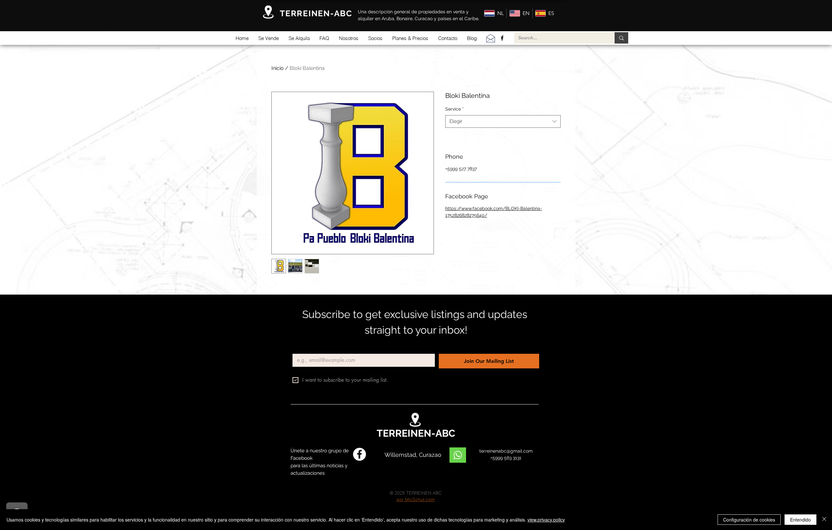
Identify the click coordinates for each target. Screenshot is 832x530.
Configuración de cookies (749, 519)
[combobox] (503, 121)
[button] (269, 38)
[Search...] (621, 38)
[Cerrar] (824, 519)
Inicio (277, 68)
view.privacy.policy (546, 519)
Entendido (800, 519)
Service (454, 109)
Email (299, 348)
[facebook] (502, 38)
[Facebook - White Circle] (359, 454)
